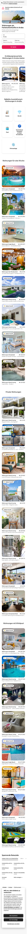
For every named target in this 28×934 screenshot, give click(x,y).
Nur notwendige (13, 920)
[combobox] (13, 37)
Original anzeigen (13, 3)
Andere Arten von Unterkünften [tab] (10, 858)
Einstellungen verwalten (13, 924)
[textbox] (7, 42)
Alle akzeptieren (13, 915)
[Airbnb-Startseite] (3, 8)
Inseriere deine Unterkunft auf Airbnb (13, 8)
